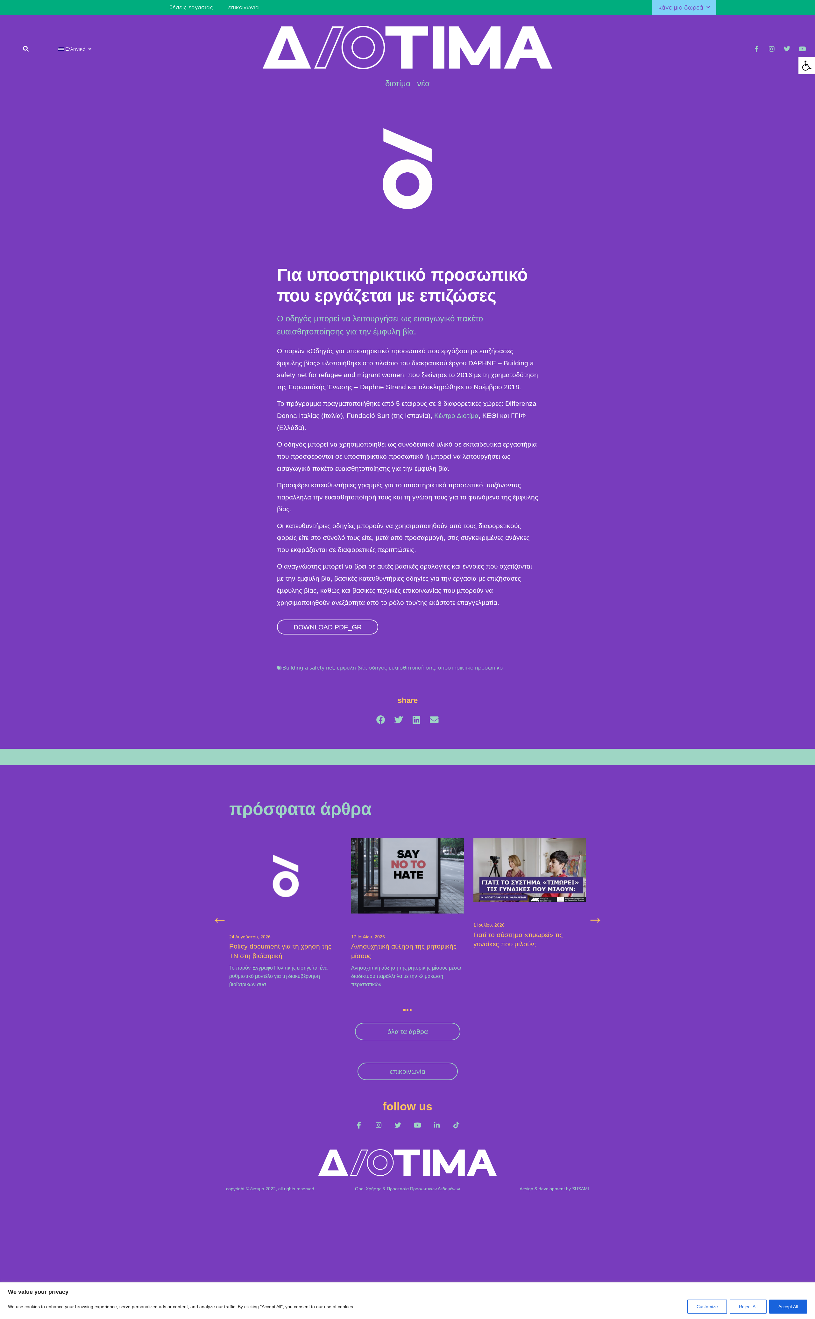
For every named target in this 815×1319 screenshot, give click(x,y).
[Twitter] (787, 49)
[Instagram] (771, 49)
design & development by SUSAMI (554, 1188)
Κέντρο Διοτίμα (456, 415)
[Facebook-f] (756, 49)
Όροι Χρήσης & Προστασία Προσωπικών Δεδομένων (407, 1188)
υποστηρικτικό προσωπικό (470, 667)
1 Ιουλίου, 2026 (489, 925)
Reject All (748, 1306)
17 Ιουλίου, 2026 (368, 937)
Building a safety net (308, 667)
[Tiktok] (456, 1125)
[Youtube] (802, 49)
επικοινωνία (243, 7)
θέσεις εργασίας (191, 7)
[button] (806, 65)
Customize (707, 1306)
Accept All (788, 1306)
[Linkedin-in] (436, 1125)
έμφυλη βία (351, 667)
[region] (407, 1300)
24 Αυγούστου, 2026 (250, 937)
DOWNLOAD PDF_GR (328, 627)
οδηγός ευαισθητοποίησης (402, 667)
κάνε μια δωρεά (680, 7)
